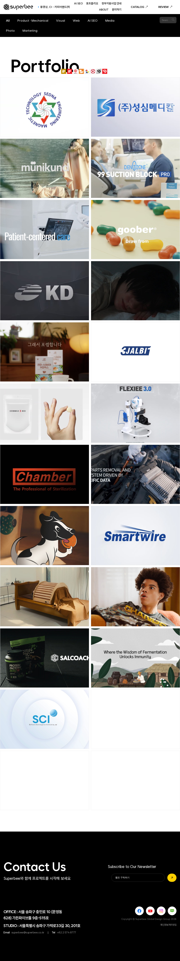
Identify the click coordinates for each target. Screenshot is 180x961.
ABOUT (103, 9)
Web (76, 20)
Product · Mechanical (32, 20)
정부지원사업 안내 (111, 3)
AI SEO (78, 3)
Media (109, 20)
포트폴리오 (92, 3)
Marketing (29, 30)
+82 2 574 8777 (66, 932)
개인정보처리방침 (168, 924)
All (8, 20)
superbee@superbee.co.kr (27, 932)
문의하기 (117, 9)
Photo (10, 30)
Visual (60, 20)
